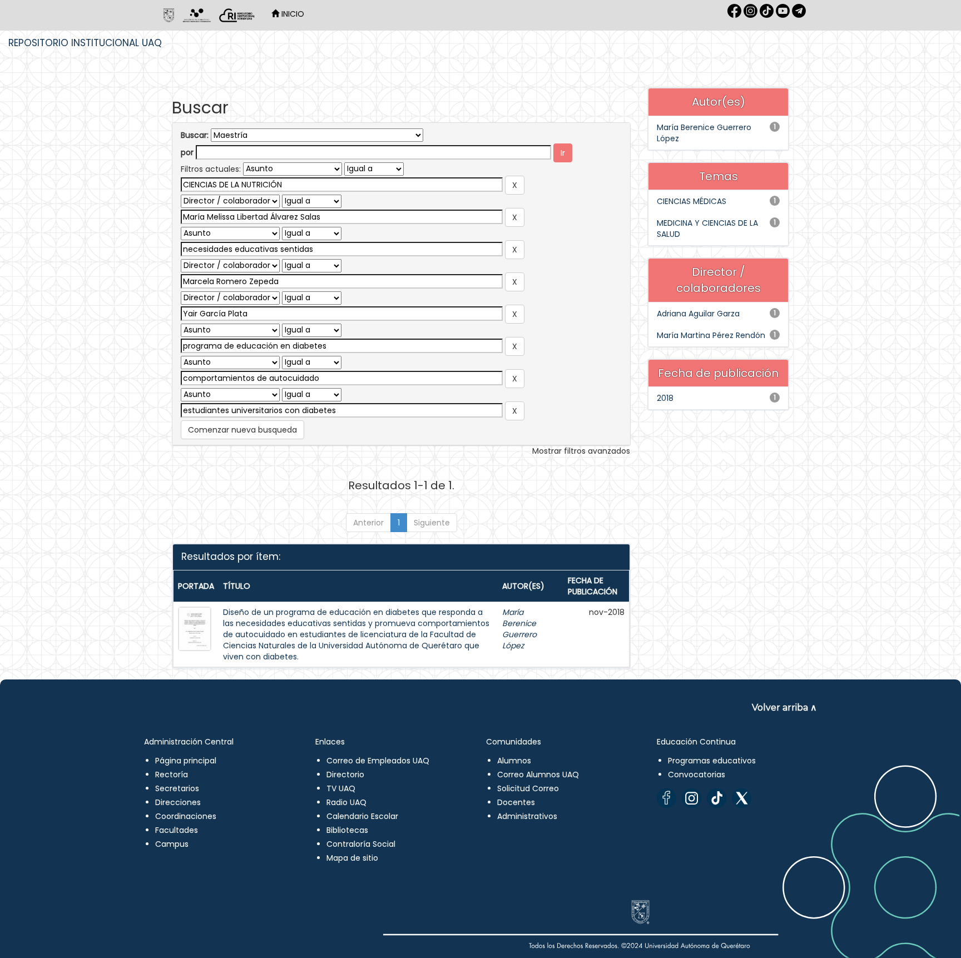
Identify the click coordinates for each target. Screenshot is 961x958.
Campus (172, 844)
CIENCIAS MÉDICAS (691, 201)
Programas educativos (712, 760)
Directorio (345, 774)
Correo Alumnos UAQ (538, 774)
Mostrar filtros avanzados (581, 450)
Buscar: (195, 135)
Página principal (185, 760)
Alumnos (514, 760)
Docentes (516, 802)
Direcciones (178, 802)
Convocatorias (696, 774)
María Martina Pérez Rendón (711, 335)
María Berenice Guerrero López (519, 629)
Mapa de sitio (352, 857)
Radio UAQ (346, 802)
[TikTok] (716, 798)
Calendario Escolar (362, 816)
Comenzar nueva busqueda (242, 429)
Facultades (176, 830)
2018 (665, 398)
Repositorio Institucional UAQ (85, 42)
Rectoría (171, 774)
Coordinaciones (185, 816)
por (187, 152)
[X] (741, 798)
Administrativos (527, 816)
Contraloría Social (360, 844)
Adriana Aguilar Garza (698, 313)
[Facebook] (666, 798)
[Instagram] (691, 798)
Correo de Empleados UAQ (377, 760)
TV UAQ (340, 788)
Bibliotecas (347, 830)
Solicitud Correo (528, 788)
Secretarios (177, 788)
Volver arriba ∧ (784, 707)
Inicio (291, 13)
